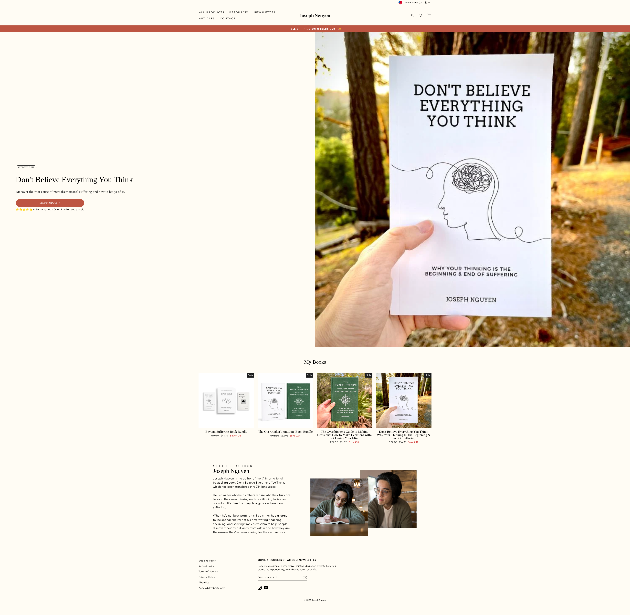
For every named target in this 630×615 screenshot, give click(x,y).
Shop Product (48, 203)
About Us (204, 582)
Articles (207, 18)
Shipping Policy (207, 560)
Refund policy (207, 566)
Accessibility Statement (212, 587)
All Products (211, 12)
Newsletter (265, 12)
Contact (228, 18)
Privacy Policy (207, 577)
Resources (239, 12)
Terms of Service (208, 571)
